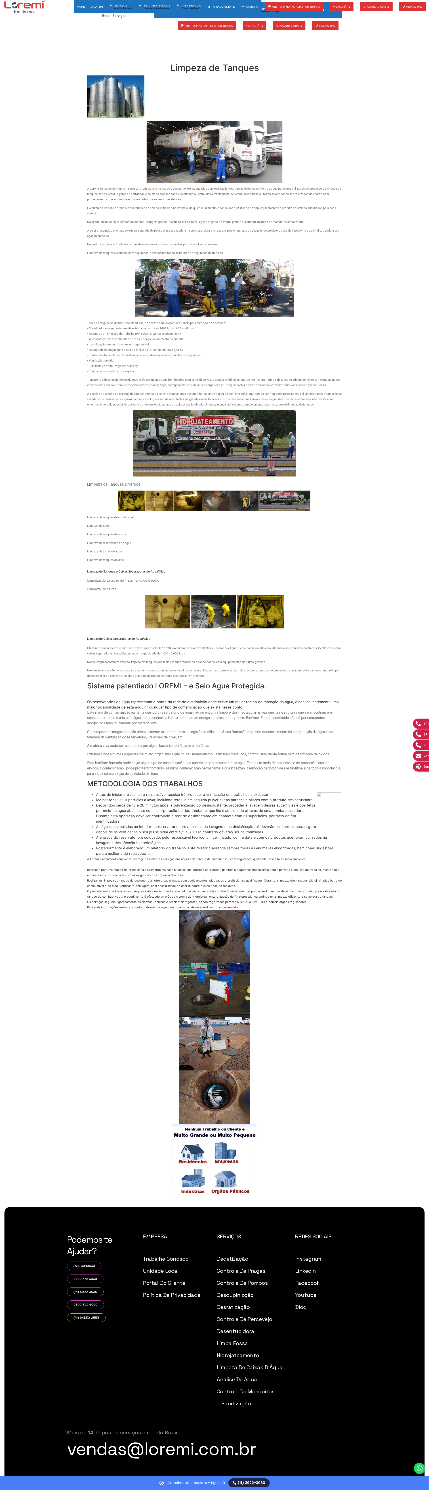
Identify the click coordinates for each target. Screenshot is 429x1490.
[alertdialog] (214, 1483)
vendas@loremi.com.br (161, 1448)
